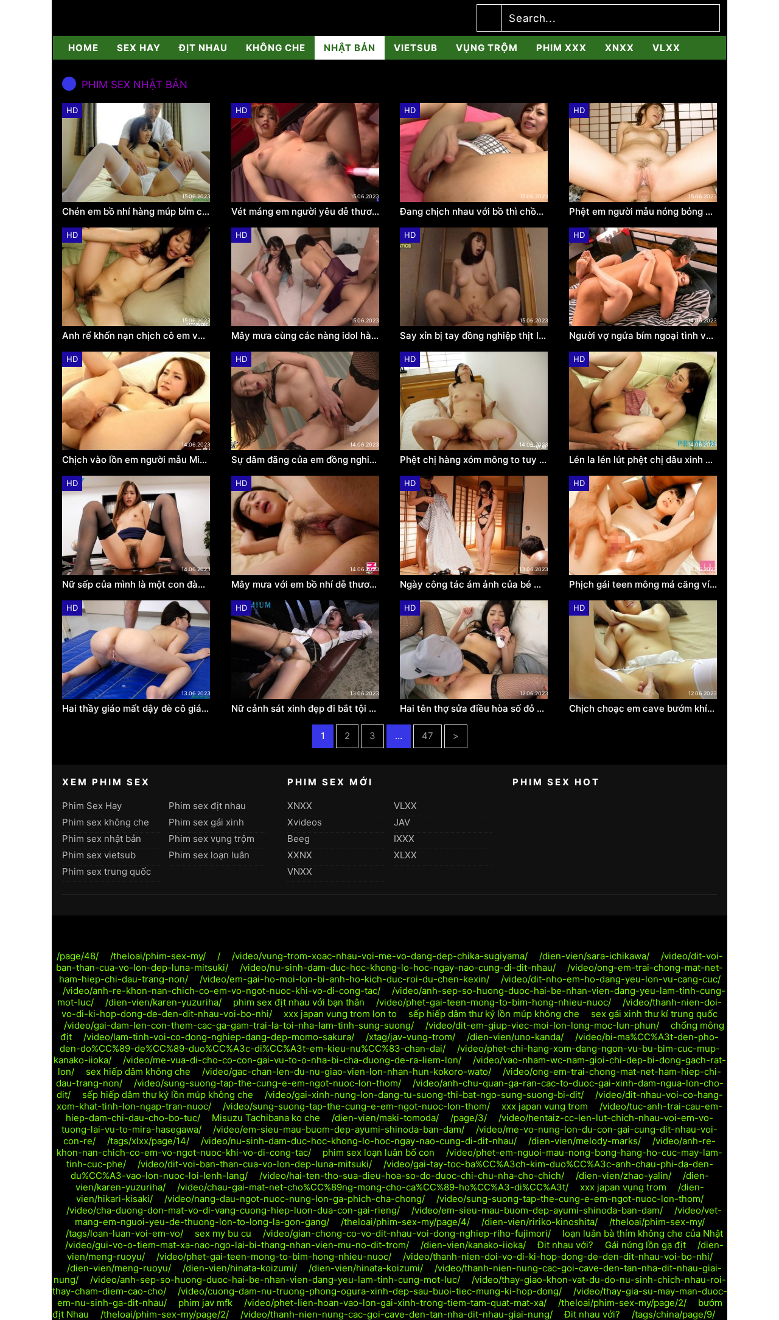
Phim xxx (561, 48)
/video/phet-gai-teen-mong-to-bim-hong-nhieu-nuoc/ (493, 1002)
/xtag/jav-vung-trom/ (410, 1037)
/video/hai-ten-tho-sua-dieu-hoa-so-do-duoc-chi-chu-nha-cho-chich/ (411, 1175)
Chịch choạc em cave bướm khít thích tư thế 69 (643, 708)
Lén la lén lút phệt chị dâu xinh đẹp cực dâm (643, 459)
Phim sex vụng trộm (211, 838)
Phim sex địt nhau (207, 805)
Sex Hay (139, 48)
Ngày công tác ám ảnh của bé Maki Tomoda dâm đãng (474, 584)
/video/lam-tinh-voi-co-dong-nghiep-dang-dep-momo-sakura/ (218, 1037)
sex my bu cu (223, 1233)
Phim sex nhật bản (101, 838)
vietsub (416, 48)
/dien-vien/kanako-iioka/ (473, 1245)
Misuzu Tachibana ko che (266, 1118)
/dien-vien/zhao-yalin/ (623, 1175)
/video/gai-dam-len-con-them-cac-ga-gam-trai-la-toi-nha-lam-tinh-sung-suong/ (239, 1025)
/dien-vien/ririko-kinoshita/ (539, 1222)
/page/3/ (468, 1118)
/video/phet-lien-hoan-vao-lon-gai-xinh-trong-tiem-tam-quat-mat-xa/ (395, 1302)
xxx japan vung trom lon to (340, 1014)
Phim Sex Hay (92, 805)
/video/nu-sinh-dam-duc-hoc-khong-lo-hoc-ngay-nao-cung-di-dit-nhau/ (398, 967)
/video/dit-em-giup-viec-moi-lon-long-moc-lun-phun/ (542, 1025)
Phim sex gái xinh (206, 822)
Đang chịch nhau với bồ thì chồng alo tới (474, 211)
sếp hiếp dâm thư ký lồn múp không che (493, 1014)
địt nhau (203, 48)
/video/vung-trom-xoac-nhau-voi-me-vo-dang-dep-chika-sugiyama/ (380, 956)
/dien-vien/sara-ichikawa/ (594, 956)
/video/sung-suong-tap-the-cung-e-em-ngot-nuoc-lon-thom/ (267, 1083)
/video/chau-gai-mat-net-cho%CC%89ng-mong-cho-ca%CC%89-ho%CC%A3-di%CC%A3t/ (372, 1187)
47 (427, 736)
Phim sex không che (105, 822)
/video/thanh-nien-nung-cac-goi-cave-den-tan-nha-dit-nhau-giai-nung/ (396, 1314)
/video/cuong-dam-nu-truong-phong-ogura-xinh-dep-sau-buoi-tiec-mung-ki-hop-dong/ (370, 1291)
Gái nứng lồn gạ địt (645, 1245)
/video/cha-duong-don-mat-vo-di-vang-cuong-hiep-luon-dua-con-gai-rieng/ (233, 1210)
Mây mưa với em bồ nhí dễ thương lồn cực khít (305, 584)
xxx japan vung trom (544, 1106)
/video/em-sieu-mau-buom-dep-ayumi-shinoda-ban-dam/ (338, 1129)
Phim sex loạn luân (209, 855)
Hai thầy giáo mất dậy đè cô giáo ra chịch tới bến (136, 708)
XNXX (619, 48)
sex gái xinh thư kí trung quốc (654, 1014)
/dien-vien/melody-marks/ (584, 1141)
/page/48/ (78, 956)
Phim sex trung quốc (106, 871)
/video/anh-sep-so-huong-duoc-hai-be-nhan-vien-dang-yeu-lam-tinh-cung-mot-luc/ (275, 1279)
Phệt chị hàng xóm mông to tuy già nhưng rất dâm (474, 459)
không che (276, 48)
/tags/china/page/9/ (673, 1314)
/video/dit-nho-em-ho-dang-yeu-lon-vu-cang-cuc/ (611, 979)
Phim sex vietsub (99, 855)
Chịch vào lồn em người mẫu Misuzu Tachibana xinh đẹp (136, 459)
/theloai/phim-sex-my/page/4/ (405, 1222)
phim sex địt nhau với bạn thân (299, 1002)
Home (83, 48)
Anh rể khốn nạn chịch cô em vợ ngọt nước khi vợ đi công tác (136, 335)
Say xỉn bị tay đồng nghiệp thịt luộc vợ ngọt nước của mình (474, 335)
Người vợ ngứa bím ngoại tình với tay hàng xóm (643, 335)
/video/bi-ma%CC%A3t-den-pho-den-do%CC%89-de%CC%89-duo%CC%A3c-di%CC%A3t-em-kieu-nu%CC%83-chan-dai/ (389, 1042)
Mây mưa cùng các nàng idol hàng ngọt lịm (305, 335)
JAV (402, 822)
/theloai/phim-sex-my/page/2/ (622, 1302)
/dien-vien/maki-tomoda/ (385, 1118)
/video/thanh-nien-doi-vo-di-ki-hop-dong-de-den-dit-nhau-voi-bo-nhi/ (558, 1256)
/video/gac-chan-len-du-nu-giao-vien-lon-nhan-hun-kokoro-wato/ (346, 1071)
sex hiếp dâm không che (138, 1071)
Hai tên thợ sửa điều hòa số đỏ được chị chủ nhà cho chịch (474, 708)
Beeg (298, 838)
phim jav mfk (205, 1302)
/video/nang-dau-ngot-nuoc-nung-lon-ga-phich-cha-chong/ (294, 1198)
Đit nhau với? (565, 1245)
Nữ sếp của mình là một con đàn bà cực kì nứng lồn (136, 584)
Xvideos (304, 822)
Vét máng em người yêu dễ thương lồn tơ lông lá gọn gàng (305, 211)
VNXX (299, 871)
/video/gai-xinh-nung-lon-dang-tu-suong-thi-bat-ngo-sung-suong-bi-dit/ (424, 1094)
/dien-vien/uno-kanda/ (515, 1037)
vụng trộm (487, 48)
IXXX (404, 838)
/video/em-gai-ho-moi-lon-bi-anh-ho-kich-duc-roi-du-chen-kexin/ (344, 979)
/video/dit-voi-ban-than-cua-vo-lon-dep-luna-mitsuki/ (255, 1164)
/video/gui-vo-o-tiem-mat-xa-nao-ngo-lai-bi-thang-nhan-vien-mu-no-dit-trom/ (237, 1245)
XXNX (299, 855)
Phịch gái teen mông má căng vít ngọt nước (643, 584)
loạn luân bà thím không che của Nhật (642, 1233)
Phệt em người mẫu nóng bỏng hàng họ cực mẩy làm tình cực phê (643, 211)
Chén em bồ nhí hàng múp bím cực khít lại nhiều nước (136, 211)
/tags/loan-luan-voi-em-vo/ (124, 1233)
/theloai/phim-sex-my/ (158, 956)
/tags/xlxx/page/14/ (148, 1141)
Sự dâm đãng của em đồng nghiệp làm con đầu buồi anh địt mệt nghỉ (305, 459)
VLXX (666, 48)
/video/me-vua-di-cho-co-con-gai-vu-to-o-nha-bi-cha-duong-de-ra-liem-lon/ (292, 1060)
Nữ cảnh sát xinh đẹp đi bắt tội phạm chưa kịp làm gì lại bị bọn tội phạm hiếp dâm (305, 708)
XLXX (405, 855)
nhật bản (350, 48)
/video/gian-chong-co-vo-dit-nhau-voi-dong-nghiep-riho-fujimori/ (407, 1233)
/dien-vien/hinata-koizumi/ (240, 1268)
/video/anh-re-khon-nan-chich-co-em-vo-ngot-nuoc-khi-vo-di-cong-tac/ (221, 990)
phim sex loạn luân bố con (379, 1152)
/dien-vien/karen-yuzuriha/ (163, 1002)
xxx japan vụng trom (623, 1187)
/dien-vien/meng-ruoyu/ (119, 1268)
